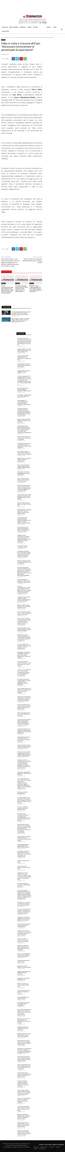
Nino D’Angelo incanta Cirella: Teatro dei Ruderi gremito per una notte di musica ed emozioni (23, 1092)
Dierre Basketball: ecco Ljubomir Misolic (23, 998)
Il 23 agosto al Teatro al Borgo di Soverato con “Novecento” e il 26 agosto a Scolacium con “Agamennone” (24, 854)
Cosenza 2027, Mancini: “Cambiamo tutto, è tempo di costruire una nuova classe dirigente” (24, 932)
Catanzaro (51, 1147)
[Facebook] (13, 58)
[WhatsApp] (25, 58)
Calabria (7, 37)
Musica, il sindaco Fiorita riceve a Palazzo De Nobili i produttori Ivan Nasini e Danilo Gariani (24, 706)
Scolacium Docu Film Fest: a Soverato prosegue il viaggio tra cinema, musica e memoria (24, 445)
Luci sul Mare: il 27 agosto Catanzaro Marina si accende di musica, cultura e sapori (24, 838)
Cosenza (58, 1147)
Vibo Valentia (42, 1148)
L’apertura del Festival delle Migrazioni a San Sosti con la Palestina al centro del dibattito (24, 496)
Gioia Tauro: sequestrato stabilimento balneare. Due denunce (24, 773)
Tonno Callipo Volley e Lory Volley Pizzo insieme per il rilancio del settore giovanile (24, 690)
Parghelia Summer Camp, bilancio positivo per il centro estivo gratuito (24, 1035)
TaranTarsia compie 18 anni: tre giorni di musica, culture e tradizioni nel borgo (23, 1108)
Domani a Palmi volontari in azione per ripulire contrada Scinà (23, 925)
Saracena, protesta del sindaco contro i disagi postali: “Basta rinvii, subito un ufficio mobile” (24, 1132)
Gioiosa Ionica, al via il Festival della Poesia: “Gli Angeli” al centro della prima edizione (23, 1124)
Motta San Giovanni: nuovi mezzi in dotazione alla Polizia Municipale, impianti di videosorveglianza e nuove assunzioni (24, 488)
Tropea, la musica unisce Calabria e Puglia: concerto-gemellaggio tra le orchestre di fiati (24, 599)
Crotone (36, 1148)
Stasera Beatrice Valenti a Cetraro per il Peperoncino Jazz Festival (24, 365)
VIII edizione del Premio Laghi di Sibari (23, 961)
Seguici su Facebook (58, 1144)
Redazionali (6, 307)
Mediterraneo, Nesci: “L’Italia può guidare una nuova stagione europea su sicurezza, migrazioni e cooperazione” (35, 288)
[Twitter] (17, 58)
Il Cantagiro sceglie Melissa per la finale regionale (24, 395)
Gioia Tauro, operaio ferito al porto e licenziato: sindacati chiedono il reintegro (24, 1100)
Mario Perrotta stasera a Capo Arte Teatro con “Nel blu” (24, 504)
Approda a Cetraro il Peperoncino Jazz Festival (24, 966)
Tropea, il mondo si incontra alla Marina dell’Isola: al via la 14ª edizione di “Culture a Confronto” (22, 1083)
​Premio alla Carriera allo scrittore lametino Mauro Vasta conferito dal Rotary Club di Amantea (24, 1058)
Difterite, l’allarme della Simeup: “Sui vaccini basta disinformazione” (23, 606)
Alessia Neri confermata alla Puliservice (23, 979)
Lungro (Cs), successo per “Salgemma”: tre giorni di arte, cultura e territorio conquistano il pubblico (24, 698)
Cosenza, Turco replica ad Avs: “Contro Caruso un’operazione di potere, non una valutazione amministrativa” (24, 672)
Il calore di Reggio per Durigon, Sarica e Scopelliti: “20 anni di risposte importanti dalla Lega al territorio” (21, 313)
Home (2, 37)
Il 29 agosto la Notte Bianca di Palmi (22, 792)
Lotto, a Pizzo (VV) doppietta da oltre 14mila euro (23, 867)
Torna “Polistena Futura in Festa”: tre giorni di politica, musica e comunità (24, 613)
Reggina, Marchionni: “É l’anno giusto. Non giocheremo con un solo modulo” (23, 1020)
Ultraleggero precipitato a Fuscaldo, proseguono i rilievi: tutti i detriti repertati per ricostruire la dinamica (24, 655)
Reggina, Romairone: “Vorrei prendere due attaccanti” (22, 1028)
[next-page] (5, 297)
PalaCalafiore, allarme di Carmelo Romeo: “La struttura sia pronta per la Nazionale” (23, 739)
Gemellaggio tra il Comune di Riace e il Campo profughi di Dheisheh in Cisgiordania (23, 402)
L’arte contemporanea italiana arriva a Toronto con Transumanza (23, 480)
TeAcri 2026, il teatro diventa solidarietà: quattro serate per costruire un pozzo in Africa (24, 1074)
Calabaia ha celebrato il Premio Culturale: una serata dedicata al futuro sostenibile (23, 947)
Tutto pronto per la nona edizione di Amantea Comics (23, 992)
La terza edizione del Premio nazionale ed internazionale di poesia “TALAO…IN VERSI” (23, 529)
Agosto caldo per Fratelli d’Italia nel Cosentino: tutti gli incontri (24, 420)
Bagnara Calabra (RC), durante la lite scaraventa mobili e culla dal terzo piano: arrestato (23, 1116)
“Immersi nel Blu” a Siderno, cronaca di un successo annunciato (23, 940)
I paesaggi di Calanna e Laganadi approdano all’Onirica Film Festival (23, 846)
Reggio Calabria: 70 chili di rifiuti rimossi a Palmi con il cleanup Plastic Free (24, 350)
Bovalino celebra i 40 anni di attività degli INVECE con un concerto (24, 562)
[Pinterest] (21, 58)
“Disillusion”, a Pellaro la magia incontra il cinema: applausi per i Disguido (23, 919)
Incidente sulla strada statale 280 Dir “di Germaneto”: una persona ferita (24, 357)
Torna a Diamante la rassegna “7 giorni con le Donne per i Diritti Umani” (24, 581)
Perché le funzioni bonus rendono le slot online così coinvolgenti (24, 438)
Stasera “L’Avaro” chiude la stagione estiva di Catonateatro (24, 460)
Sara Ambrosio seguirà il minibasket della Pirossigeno (23, 1004)
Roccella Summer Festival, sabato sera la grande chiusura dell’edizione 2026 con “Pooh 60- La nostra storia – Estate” (24, 722)
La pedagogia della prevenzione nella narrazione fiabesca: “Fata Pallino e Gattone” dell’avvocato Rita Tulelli (23, 520)
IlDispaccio (36, 1147)
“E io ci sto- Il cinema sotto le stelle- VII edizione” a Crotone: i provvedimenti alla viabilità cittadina (24, 911)
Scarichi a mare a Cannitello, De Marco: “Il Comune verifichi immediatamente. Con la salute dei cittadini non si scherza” (23, 817)
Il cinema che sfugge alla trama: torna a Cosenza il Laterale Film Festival (23, 955)
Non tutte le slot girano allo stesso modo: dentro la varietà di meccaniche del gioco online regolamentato (24, 1012)
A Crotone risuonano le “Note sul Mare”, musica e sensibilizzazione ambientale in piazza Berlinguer (24, 682)
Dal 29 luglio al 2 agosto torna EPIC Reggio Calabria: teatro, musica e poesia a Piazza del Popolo (20, 320)
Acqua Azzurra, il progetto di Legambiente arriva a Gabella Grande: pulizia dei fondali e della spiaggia (24, 753)
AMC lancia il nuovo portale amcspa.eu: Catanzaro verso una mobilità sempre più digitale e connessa (24, 1050)
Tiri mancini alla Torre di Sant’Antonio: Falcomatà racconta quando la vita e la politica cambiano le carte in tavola (24, 800)
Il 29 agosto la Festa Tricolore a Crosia (22, 546)
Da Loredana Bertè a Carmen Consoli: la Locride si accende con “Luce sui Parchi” (24, 663)
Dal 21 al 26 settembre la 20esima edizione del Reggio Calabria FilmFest (23, 466)
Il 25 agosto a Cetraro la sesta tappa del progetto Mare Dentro (23, 473)
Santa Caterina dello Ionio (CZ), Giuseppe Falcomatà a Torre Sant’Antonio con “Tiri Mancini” (24, 1066)
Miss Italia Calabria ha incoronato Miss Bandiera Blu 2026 (23, 885)
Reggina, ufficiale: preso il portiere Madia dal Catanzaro (24, 973)
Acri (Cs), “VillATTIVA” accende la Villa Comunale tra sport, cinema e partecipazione (24, 646)
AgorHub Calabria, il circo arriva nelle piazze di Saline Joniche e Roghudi (24, 629)
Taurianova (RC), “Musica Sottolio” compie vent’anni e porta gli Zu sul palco (24, 746)
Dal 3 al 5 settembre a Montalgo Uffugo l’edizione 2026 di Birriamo (24, 389)
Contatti (41, 1144)
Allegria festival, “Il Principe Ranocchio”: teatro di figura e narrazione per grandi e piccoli (24, 511)
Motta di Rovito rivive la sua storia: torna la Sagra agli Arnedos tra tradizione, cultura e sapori (24, 1042)
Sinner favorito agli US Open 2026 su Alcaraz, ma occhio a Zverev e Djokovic (24, 453)
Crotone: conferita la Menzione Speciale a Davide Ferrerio (22, 808)
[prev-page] (2, 297)
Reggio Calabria (44, 1147)
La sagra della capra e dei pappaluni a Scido (23, 371)
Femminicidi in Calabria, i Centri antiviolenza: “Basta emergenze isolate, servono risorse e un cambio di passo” (21, 288)
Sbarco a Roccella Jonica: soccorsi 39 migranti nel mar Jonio (23, 714)
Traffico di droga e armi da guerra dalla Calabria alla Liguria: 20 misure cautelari (32, 260)
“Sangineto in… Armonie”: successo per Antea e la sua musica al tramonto (24, 904)
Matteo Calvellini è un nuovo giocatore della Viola (23, 985)
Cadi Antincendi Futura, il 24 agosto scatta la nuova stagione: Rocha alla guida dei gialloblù (24, 731)
